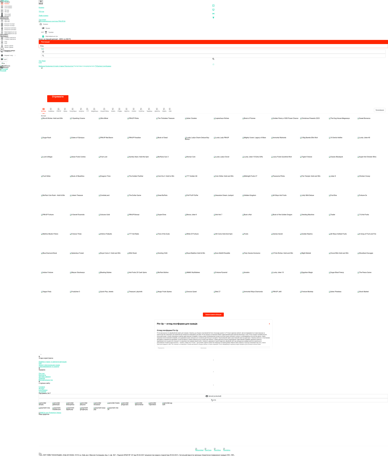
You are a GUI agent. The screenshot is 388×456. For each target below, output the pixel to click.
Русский (3, 71)
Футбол (41, 388)
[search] (213, 56)
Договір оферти (45, 377)
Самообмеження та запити (49, 367)
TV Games (42, 392)
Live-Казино (106, 66)
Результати (68, 66)
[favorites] (213, 52)
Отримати (58, 96)
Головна (42, 387)
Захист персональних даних (49, 365)
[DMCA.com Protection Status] (213, 413)
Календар (49, 66)
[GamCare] (209, 449)
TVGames (98, 66)
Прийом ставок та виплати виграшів (52, 362)
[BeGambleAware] (199, 449)
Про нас (42, 373)
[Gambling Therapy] (227, 449)
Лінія (44, 61)
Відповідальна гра (46, 380)
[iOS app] (54, 430)
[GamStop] (218, 449)
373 (214, 400)
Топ (40, 61)
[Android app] (54, 445)
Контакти (42, 375)
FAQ (40, 363)
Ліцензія (42, 378)
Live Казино (43, 390)
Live (40, 62)
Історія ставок (58, 66)
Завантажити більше (213, 315)
